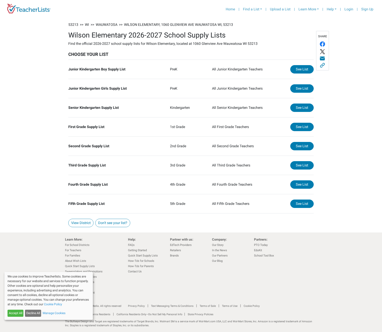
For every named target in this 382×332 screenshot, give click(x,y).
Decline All (33, 313)
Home (230, 9)
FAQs (131, 245)
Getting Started (137, 250)
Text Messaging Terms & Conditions (172, 305)
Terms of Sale (208, 305)
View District (81, 223)
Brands (174, 255)
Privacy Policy (136, 305)
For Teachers (73, 250)
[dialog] (48, 296)
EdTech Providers (181, 245)
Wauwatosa (106, 25)
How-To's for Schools (141, 260)
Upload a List (280, 9)
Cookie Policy (252, 305)
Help (330, 9)
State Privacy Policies (200, 314)
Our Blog (217, 260)
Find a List (251, 9)
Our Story (217, 245)
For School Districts (77, 245)
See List (305, 69)
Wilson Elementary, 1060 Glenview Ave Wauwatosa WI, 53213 (178, 25)
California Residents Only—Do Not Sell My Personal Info (149, 314)
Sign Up (367, 9)
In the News (219, 250)
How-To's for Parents (141, 266)
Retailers (175, 250)
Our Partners (220, 255)
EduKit (258, 250)
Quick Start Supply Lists (80, 266)
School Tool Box (264, 255)
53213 (73, 25)
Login (348, 9)
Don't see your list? (112, 223)
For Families (72, 255)
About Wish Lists (75, 260)
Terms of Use (229, 305)
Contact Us (135, 271)
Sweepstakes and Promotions (84, 271)
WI (87, 25)
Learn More (307, 9)
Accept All (15, 313)
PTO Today (261, 245)
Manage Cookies (54, 313)
